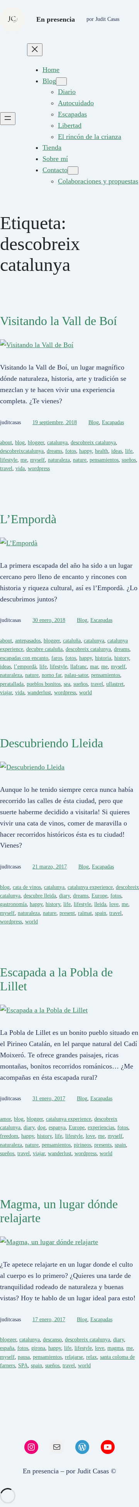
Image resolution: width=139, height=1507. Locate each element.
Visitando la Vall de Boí (58, 321)
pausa (24, 1357)
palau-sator (76, 675)
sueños (129, 460)
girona (38, 1348)
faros (56, 658)
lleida (100, 904)
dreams (54, 451)
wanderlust (39, 692)
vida (20, 468)
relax (91, 1357)
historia (103, 658)
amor (5, 1119)
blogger (36, 442)
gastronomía (13, 904)
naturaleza (59, 460)
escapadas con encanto (24, 658)
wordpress (39, 468)
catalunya (57, 442)
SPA (23, 1365)
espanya (57, 1127)
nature (79, 460)
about (6, 442)
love (114, 904)
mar (94, 667)
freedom (9, 1136)
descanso (52, 1340)
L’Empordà (28, 519)
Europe (99, 896)
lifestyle (8, 460)
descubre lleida (40, 896)
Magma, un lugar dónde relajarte (59, 1211)
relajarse (74, 1357)
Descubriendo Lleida (51, 743)
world (85, 692)
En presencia (55, 19)
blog (20, 442)
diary (64, 896)
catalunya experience (90, 887)
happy (85, 451)
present (67, 913)
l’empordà (25, 667)
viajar (6, 692)
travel (6, 468)
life (128, 451)
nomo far (51, 675)
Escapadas (113, 422)
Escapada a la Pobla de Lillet (56, 979)
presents (103, 1145)
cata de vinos (27, 887)
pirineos (82, 1145)
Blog (93, 422)
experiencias (101, 1127)
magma (115, 1348)
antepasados (28, 641)
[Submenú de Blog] (61, 81)
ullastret (115, 684)
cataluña (72, 641)
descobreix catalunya (93, 442)
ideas (116, 451)
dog (41, 1127)
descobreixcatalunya (22, 451)
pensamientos (104, 460)
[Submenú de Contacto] (73, 170)
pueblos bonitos (44, 684)
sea (67, 684)
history (121, 658)
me (23, 460)
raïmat (85, 913)
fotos (70, 451)
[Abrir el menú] (7, 118)
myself (37, 460)
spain (100, 913)
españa (7, 1348)
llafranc (78, 667)
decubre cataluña (44, 649)
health (101, 451)
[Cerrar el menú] (34, 49)
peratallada (12, 684)
